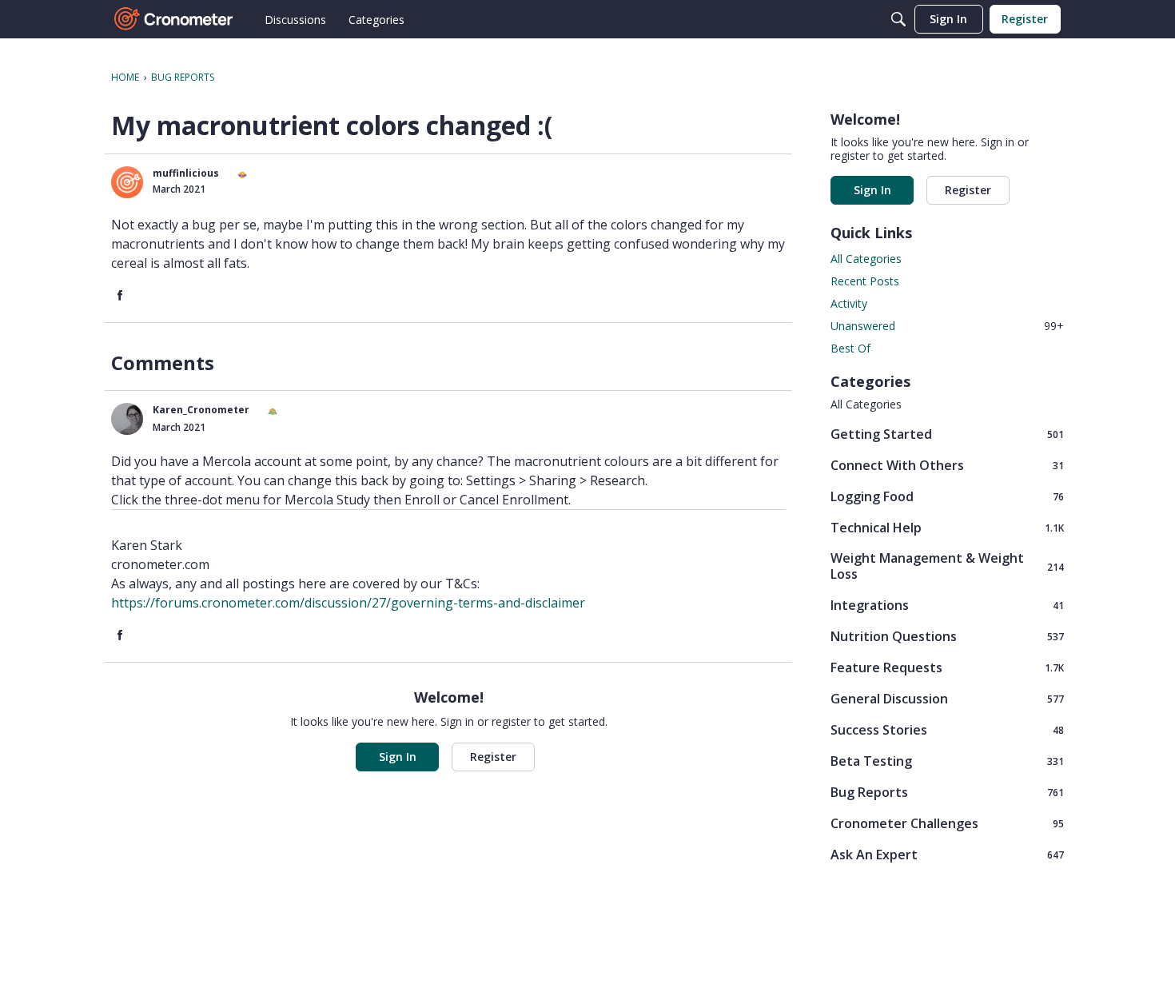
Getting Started (947, 433)
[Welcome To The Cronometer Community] (174, 19)
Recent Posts (864, 281)
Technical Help (947, 527)
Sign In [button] (397, 756)
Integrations (947, 604)
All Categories (866, 258)
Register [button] (493, 756)
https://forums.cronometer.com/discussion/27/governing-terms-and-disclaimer (348, 603)
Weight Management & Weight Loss (947, 566)
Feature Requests (947, 667)
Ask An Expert (947, 854)
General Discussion (947, 698)
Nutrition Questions (947, 635)
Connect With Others (947, 464)
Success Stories (947, 729)
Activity (848, 303)
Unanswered (947, 325)
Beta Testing (947, 760)
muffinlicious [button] (186, 173)
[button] (127, 182)
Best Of (850, 348)
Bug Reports (947, 791)
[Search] (898, 19)
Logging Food (947, 496)
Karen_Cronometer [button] (201, 409)
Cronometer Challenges (947, 823)
